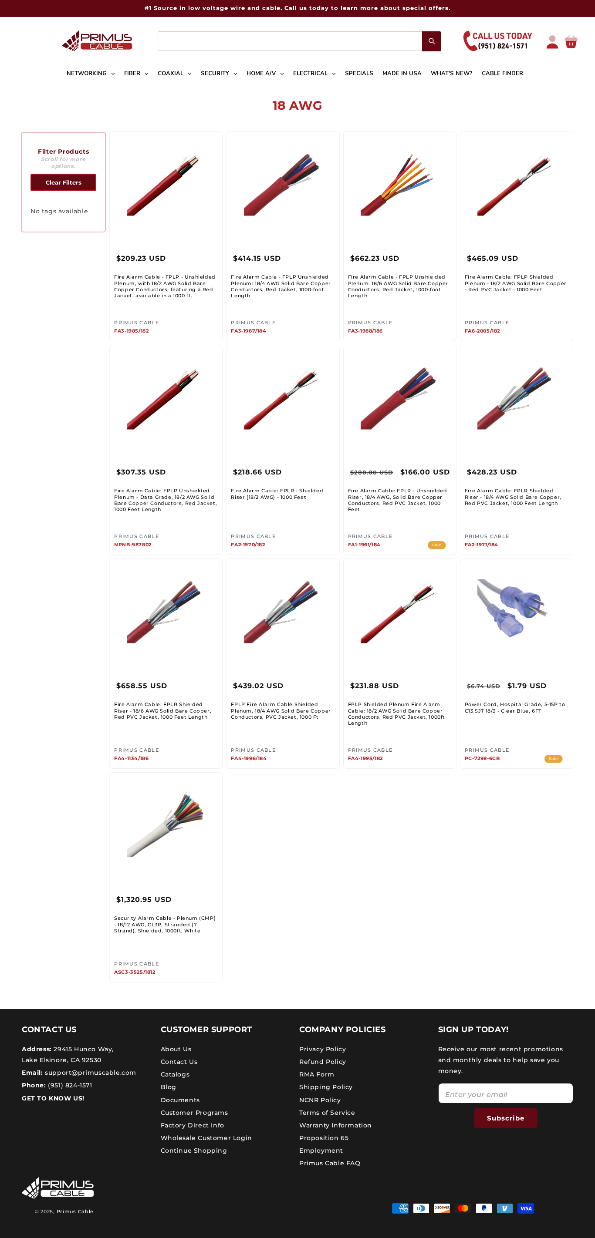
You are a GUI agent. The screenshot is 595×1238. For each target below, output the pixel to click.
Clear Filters (63, 182)
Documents (180, 1099)
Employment (321, 1150)
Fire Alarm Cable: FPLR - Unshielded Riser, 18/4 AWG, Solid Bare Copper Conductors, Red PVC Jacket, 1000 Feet (397, 500)
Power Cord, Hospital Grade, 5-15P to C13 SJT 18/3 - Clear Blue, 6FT (515, 707)
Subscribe (505, 1118)
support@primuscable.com (89, 1072)
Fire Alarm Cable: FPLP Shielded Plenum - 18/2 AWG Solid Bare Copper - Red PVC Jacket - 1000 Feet (516, 283)
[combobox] (299, 41)
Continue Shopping (194, 1150)
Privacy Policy (322, 1049)
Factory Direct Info (192, 1125)
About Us (176, 1049)
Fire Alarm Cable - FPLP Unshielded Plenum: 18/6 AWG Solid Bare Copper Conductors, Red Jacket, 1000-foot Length (398, 286)
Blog (168, 1087)
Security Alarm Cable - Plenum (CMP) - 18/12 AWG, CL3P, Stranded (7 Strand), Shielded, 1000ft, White (165, 924)
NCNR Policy (320, 1099)
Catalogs (175, 1074)
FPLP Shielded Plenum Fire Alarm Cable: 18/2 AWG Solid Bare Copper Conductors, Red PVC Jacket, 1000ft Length (396, 713)
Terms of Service (327, 1112)
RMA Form (317, 1074)
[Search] (431, 41)
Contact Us (179, 1061)
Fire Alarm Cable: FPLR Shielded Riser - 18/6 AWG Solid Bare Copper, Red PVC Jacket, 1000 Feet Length (162, 710)
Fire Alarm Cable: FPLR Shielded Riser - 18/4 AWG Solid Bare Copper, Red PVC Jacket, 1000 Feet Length (513, 497)
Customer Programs (194, 1112)
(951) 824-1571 (69, 1085)
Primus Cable (75, 1211)
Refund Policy (322, 1061)
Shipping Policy (326, 1087)
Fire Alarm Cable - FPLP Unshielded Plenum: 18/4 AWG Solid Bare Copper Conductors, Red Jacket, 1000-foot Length (281, 286)
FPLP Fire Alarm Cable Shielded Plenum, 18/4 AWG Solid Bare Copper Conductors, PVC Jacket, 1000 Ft (281, 710)
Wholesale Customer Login (206, 1137)
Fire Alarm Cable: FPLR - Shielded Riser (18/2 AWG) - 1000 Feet (277, 494)
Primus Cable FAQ (330, 1163)
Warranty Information (335, 1125)
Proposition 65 (323, 1137)
